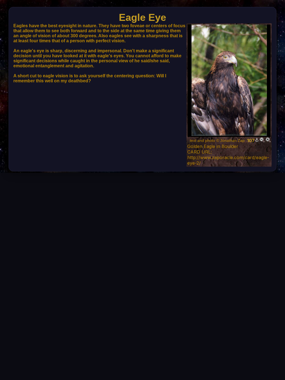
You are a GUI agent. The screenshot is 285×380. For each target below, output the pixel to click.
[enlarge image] (268, 140)
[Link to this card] (257, 140)
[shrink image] (262, 140)
